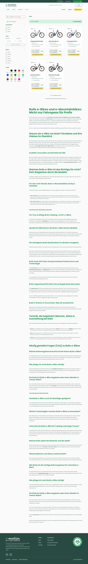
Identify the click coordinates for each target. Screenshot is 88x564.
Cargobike (20, 9)
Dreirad (13, 9)
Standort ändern (77, 21)
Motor (7, 49)
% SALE (26, 9)
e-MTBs (57, 190)
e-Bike (8, 9)
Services (63, 9)
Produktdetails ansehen (37, 54)
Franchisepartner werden (52, 542)
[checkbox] (6, 27)
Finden (78, 5)
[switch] (7, 17)
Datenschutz (14, 559)
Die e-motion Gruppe (51, 545)
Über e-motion (50, 540)
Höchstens (19, 38)
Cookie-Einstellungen (23, 559)
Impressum (8, 559)
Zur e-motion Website (77, 559)
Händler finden (78, 9)
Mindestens (8, 38)
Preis (7, 36)
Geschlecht (9, 25)
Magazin (70, 9)
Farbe (7, 67)
